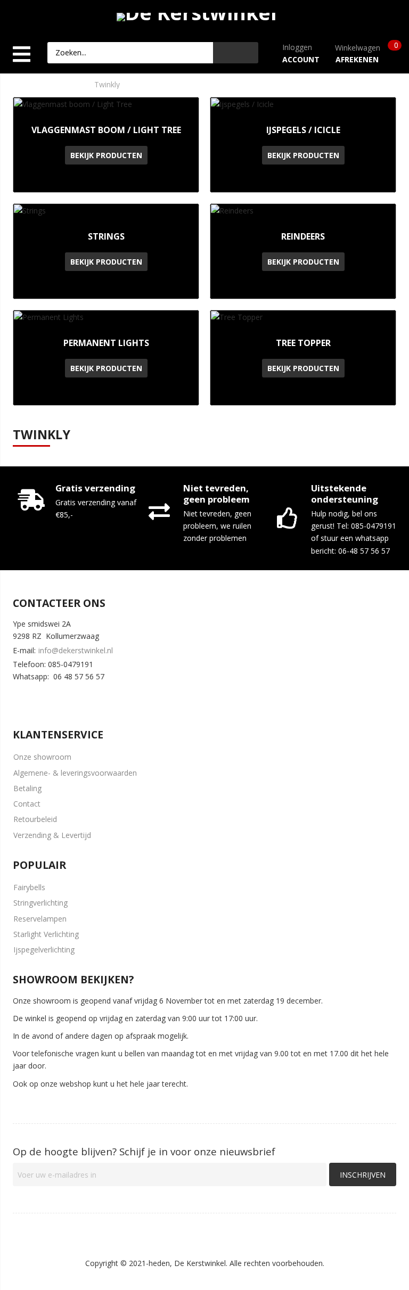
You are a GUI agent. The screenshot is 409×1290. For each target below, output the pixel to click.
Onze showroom (42, 757)
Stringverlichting (40, 903)
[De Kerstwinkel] (197, 14)
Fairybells (29, 887)
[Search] (235, 52)
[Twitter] (50, 697)
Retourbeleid (35, 819)
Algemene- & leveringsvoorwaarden (75, 773)
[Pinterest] (82, 697)
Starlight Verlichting (46, 934)
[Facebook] (19, 697)
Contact (26, 804)
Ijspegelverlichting (44, 949)
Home (11, 84)
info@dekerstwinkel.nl (75, 650)
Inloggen (297, 47)
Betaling (27, 788)
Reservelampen (40, 919)
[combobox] (130, 52)
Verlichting (58, 84)
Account (301, 59)
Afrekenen (357, 59)
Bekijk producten (106, 155)
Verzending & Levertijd (52, 835)
